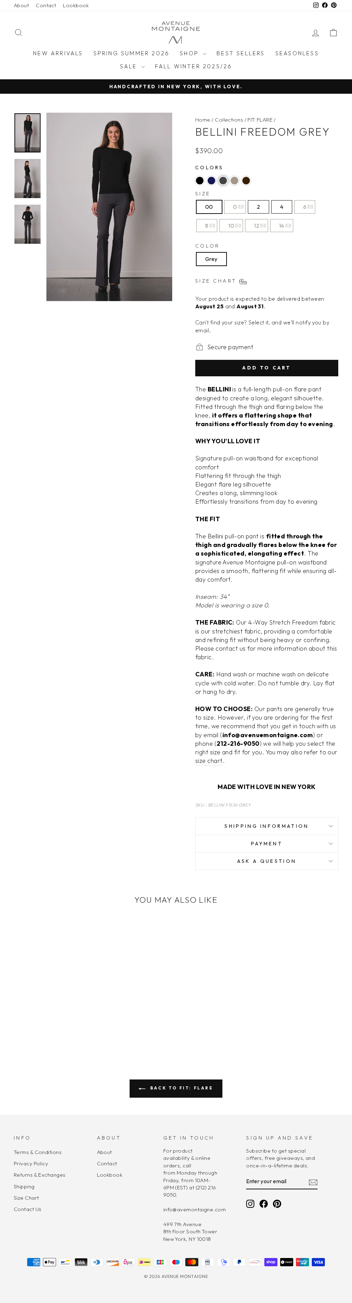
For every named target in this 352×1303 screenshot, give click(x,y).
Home (202, 119)
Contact (46, 5)
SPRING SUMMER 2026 (132, 53)
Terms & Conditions (38, 1152)
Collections (229, 119)
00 (209, 206)
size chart (209, 761)
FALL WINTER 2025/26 (193, 66)
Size (202, 194)
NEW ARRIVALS (58, 53)
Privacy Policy (31, 1163)
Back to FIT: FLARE (180, 1087)
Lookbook (76, 5)
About (21, 5)
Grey (211, 258)
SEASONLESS (297, 53)
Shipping (24, 1186)
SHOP (190, 53)
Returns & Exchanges (40, 1174)
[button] (199, 180)
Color (207, 246)
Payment (267, 844)
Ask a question (266, 861)
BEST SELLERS (241, 53)
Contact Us (28, 1209)
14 (281, 225)
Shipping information (266, 826)
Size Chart (26, 1198)
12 (256, 225)
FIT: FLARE (260, 119)
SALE (130, 66)
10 (231, 225)
